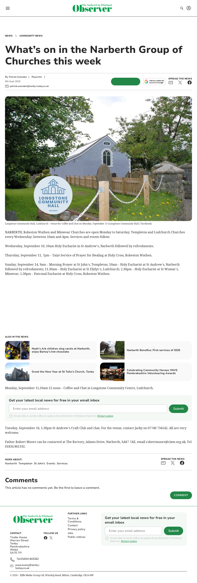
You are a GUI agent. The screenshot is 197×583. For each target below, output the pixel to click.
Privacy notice (105, 416)
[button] (7, 8)
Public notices (76, 537)
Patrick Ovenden (18, 76)
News (9, 35)
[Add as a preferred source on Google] (154, 81)
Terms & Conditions (74, 520)
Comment (181, 495)
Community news (31, 35)
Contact (73, 525)
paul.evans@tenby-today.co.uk (27, 567)
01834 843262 (30, 559)
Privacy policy (76, 529)
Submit (178, 409)
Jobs (70, 533)
